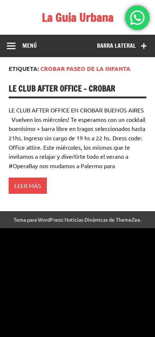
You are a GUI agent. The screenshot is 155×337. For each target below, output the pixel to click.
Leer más (27, 185)
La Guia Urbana (78, 17)
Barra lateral (116, 46)
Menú (29, 46)
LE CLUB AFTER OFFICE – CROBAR (62, 88)
